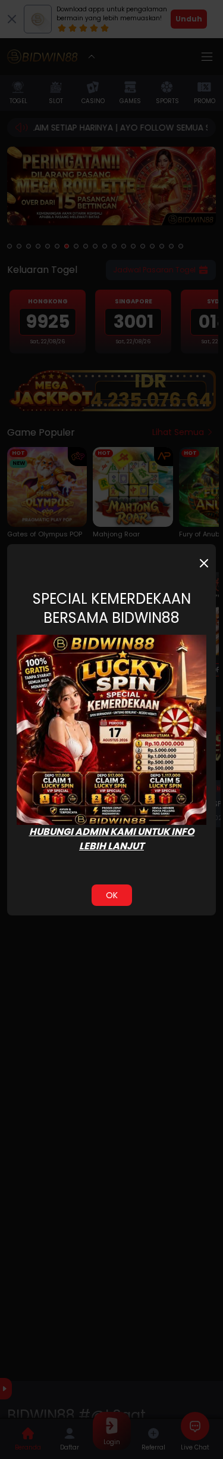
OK (112, 895)
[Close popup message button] (204, 563)
